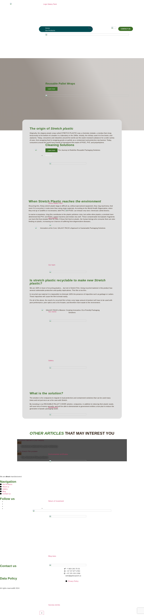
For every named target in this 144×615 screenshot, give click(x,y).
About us (48, 155)
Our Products (50, 30)
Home (47, 28)
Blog (47, 508)
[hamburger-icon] (90, 28)
